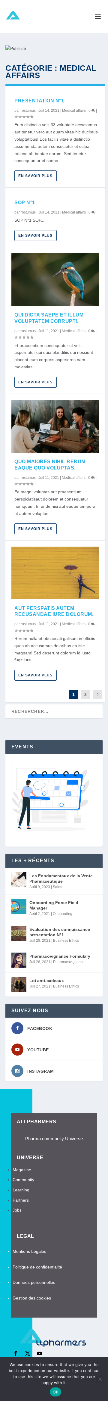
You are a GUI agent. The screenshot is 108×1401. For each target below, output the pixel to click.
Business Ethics (66, 940)
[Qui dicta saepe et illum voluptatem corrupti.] (55, 279)
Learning (21, 1189)
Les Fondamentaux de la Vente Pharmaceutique (61, 878)
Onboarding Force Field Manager (53, 905)
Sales (57, 887)
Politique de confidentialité (37, 1267)
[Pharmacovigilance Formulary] (18, 960)
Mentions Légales (29, 1251)
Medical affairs (74, 110)
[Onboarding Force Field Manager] (18, 906)
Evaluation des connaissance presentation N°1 (59, 932)
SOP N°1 (24, 202)
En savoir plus (35, 176)
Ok (55, 1392)
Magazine (22, 1169)
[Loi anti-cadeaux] (18, 984)
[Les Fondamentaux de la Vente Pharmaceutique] (18, 879)
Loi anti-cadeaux (46, 980)
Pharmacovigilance (69, 962)
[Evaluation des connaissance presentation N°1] (18, 933)
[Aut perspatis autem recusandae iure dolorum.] (55, 573)
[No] (100, 1379)
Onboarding (62, 914)
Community (23, 1179)
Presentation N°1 (39, 100)
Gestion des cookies (32, 1298)
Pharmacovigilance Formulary (59, 956)
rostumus (28, 110)
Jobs (17, 1210)
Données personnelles (34, 1282)
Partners (21, 1200)
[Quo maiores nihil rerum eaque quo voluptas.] (55, 426)
